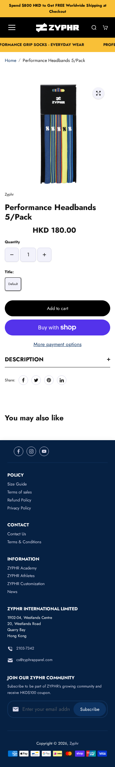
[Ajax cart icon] (105, 27)
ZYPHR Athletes (20, 576)
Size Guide (17, 484)
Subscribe (89, 709)
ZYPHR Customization (26, 584)
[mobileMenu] (12, 27)
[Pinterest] (49, 380)
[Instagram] (31, 451)
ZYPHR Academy (22, 568)
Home (10, 60)
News (12, 592)
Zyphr (74, 743)
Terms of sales (19, 492)
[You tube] (44, 451)
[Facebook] (23, 380)
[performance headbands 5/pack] (98, 93)
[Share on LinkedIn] (61, 380)
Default (13, 284)
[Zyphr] (57, 27)
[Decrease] (12, 255)
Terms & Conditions (24, 542)
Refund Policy (19, 500)
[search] (94, 27)
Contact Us (16, 534)
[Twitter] (36, 380)
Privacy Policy (19, 508)
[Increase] (44, 255)
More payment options (57, 344)
